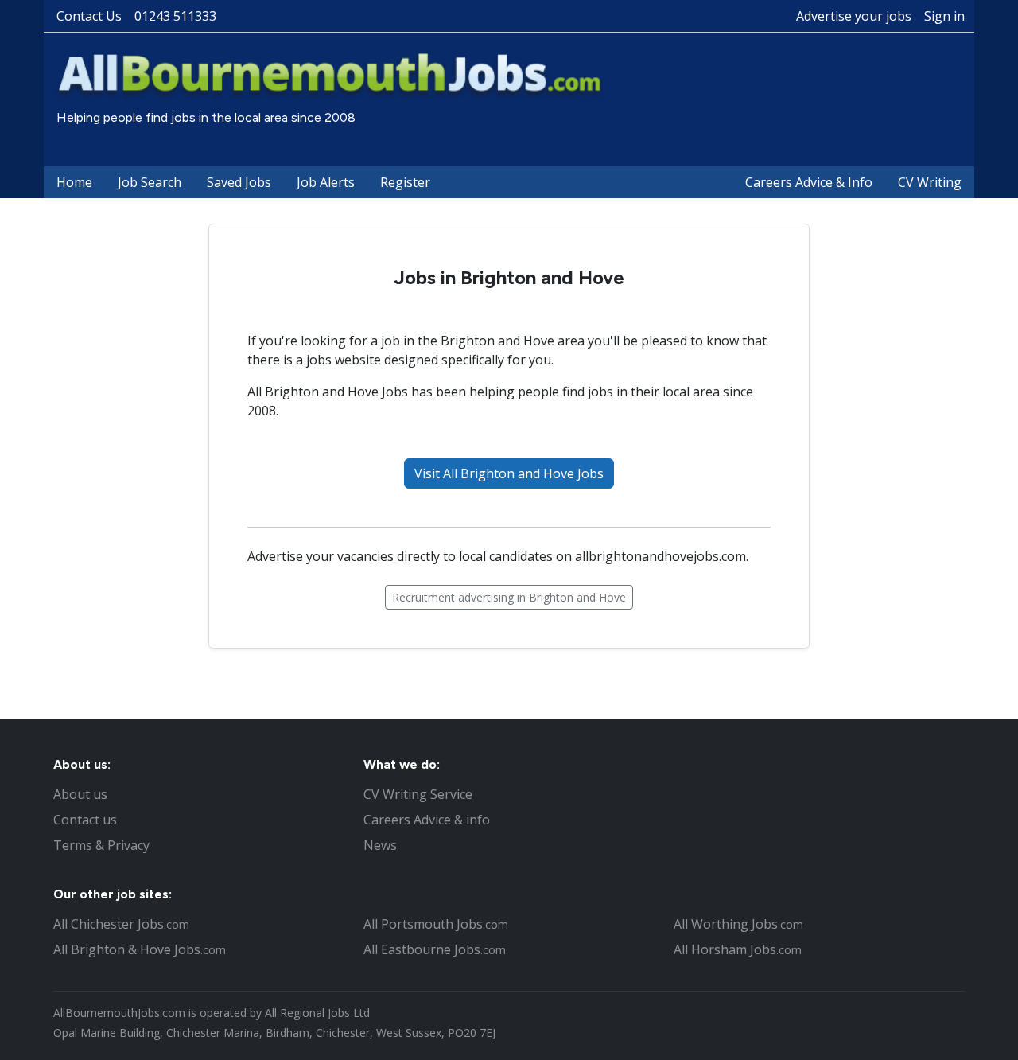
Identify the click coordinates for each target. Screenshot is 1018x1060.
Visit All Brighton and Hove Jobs (509, 473)
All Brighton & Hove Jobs (139, 949)
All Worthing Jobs (738, 924)
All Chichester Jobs (121, 924)
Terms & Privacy (101, 845)
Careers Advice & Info (808, 182)
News (380, 845)
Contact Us (89, 16)
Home (74, 182)
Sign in (944, 16)
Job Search (149, 182)
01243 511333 (175, 16)
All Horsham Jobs (738, 949)
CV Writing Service (417, 794)
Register (405, 182)
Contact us (85, 819)
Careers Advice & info (426, 819)
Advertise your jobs (853, 16)
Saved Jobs (239, 182)
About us (80, 794)
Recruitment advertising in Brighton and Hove (509, 597)
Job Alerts (326, 182)
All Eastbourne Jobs (434, 949)
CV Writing (930, 182)
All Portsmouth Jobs (435, 924)
